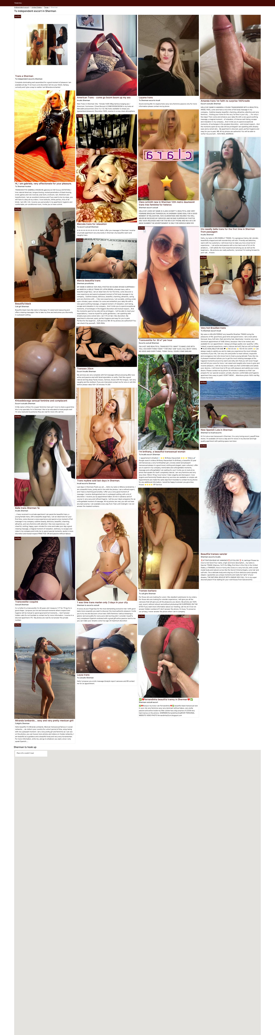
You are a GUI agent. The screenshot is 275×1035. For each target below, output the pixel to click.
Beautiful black (23, 303)
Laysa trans (83, 674)
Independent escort (21, 7)
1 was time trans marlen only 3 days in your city (102, 602)
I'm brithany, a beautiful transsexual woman (162, 451)
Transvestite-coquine (26, 601)
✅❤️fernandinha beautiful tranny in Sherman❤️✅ (166, 699)
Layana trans (146, 97)
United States (36, 7)
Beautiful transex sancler (214, 554)
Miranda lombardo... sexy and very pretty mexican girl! (44, 720)
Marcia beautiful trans (88, 280)
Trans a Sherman (24, 76)
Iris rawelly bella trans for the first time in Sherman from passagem (228, 230)
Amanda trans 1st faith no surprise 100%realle (225, 100)
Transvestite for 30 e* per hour (155, 340)
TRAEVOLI (18, 3)
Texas (46, 7)
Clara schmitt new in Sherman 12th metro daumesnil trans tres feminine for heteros (167, 203)
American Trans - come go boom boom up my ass (104, 97)
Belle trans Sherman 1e (27, 508)
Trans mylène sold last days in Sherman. (98, 480)
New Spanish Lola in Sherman (216, 429)
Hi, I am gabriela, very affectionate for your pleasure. (43, 183)
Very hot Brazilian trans (213, 328)
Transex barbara (147, 590)
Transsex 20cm (85, 368)
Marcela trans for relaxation (92, 224)
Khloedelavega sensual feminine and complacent (41, 400)
